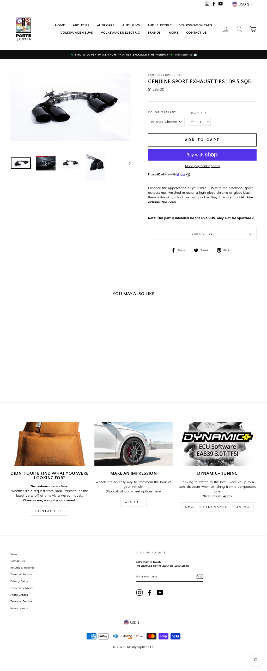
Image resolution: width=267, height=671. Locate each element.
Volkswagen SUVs (76, 32)
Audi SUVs (131, 25)
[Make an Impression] (133, 444)
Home (60, 25)
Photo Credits (19, 595)
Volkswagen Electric (120, 32)
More (173, 32)
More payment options (202, 166)
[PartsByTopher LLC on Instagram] (139, 592)
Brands (154, 32)
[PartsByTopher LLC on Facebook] (150, 592)
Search (14, 554)
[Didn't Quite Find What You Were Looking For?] (49, 444)
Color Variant (162, 112)
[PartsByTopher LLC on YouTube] (160, 592)
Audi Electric (160, 25)
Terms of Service (21, 574)
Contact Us (196, 32)
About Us (81, 25)
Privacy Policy (19, 581)
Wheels (133, 502)
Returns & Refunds (22, 568)
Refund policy (19, 608)
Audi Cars (105, 25)
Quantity (198, 113)
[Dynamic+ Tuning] (217, 444)
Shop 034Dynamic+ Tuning (217, 506)
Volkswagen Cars (195, 25)
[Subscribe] (199, 577)
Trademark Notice (21, 588)
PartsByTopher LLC (166, 75)
